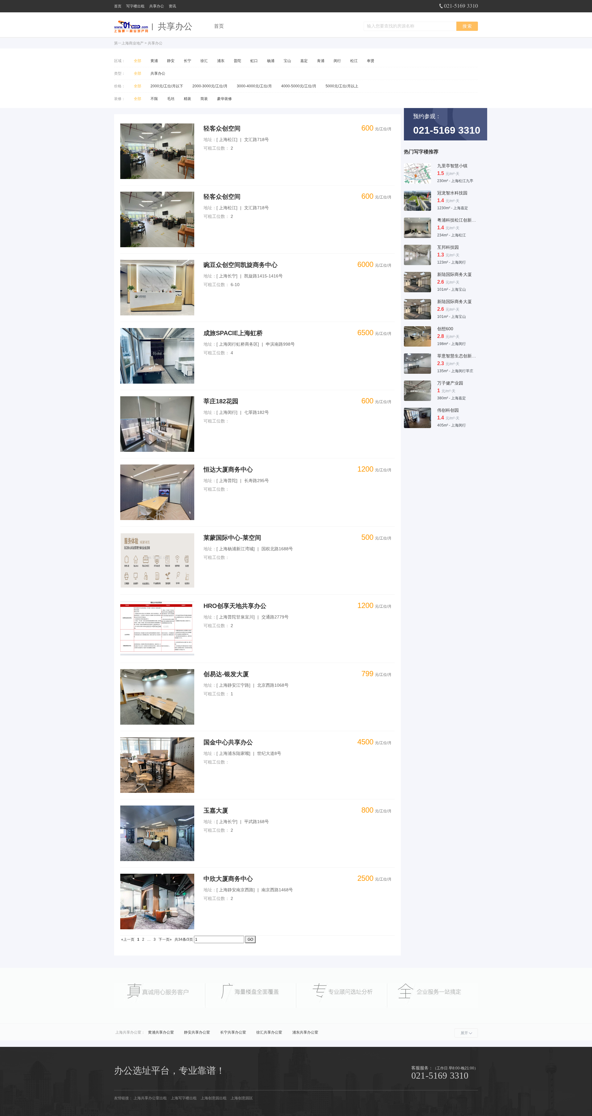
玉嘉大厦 (216, 810)
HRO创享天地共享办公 (235, 605)
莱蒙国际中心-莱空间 (232, 537)
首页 (117, 6)
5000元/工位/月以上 (342, 86)
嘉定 (304, 61)
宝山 (287, 61)
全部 (137, 61)
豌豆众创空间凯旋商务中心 (241, 264)
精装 (187, 99)
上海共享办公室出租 (150, 1098)
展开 (464, 1033)
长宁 (187, 61)
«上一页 (127, 939)
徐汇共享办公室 (269, 1032)
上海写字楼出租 (184, 1098)
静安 (171, 61)
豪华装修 (224, 99)
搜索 (467, 26)
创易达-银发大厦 (226, 674)
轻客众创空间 (222, 128)
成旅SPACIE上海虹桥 (233, 333)
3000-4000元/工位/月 (254, 86)
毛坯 (171, 99)
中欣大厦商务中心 (228, 878)
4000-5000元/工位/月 (298, 86)
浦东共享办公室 (305, 1032)
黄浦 (154, 61)
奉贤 (370, 61)
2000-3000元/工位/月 (210, 86)
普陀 (237, 61)
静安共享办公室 (197, 1032)
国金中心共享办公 (228, 742)
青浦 (320, 61)
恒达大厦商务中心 (228, 469)
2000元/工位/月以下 (166, 86)
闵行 (337, 61)
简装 (204, 99)
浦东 (220, 61)
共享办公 (156, 6)
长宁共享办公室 (233, 1032)
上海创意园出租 (214, 1098)
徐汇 (204, 61)
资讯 (172, 6)
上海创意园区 (242, 1098)
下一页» (165, 939)
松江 (354, 61)
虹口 (254, 61)
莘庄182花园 (221, 401)
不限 (154, 99)
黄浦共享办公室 (161, 1032)
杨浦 (270, 61)
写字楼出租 (135, 6)
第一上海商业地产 (129, 43)
